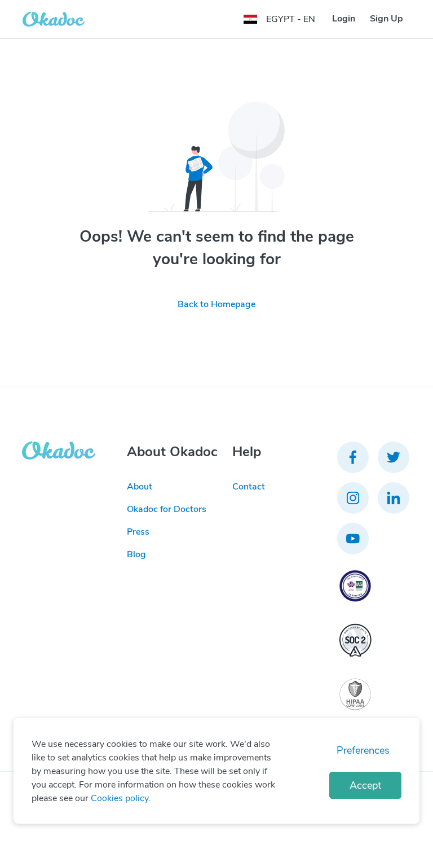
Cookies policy (120, 798)
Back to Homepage (216, 304)
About (139, 486)
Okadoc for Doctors (166, 509)
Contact (248, 486)
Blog (136, 554)
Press (138, 532)
